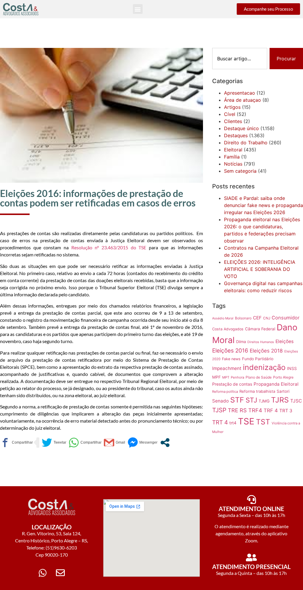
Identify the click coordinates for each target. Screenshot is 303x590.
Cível (229, 114)
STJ (251, 400)
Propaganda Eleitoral (276, 384)
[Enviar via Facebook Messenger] (142, 442)
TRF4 (255, 410)
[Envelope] (60, 572)
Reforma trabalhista (257, 391)
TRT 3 (285, 410)
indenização (264, 367)
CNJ (266, 318)
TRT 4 (220, 422)
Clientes (233, 121)
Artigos (232, 107)
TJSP (219, 410)
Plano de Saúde (259, 377)
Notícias (233, 164)
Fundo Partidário (257, 358)
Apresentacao (239, 93)
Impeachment (226, 368)
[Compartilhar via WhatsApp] (85, 442)
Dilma (241, 341)
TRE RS (237, 410)
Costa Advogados (228, 329)
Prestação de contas (232, 384)
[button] (138, 9)
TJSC (296, 401)
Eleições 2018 (266, 350)
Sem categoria (240, 171)
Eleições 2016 (230, 350)
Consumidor (285, 318)
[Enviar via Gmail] (114, 442)
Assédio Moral (222, 318)
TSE (246, 421)
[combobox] (239, 58)
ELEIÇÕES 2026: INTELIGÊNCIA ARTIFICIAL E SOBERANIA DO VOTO (259, 269)
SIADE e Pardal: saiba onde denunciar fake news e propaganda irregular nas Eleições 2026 (263, 205)
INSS (292, 368)
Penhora (237, 377)
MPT (225, 377)
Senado (220, 401)
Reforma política (225, 391)
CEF (257, 318)
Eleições (284, 341)
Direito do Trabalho (245, 143)
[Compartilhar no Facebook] (16, 442)
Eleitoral (233, 150)
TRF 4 (271, 410)
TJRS (280, 399)
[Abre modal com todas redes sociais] (165, 442)
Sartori (283, 391)
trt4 (232, 422)
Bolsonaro (243, 318)
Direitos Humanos (260, 342)
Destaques (236, 135)
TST (263, 421)
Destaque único (241, 128)
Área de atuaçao (242, 100)
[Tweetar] (54, 442)
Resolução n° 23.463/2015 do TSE (110, 247)
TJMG (264, 401)
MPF (216, 377)
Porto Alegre (283, 377)
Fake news (231, 359)
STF (237, 399)
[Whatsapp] (42, 572)
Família (232, 157)
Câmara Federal (260, 328)
